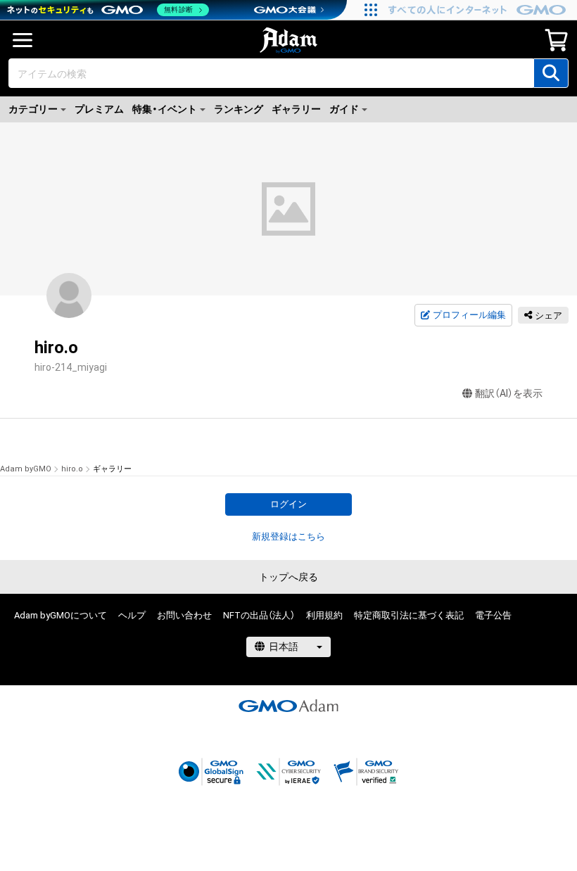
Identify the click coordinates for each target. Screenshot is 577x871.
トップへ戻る (288, 577)
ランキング (238, 109)
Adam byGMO (25, 468)
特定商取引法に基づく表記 (409, 615)
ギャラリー (296, 109)
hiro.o (72, 468)
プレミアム (99, 109)
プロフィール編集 (469, 315)
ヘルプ (132, 615)
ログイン (288, 504)
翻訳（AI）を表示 (509, 393)
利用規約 (324, 615)
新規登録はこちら (288, 536)
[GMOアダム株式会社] (288, 705)
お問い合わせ (184, 615)
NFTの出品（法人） (259, 615)
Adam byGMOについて (60, 615)
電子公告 (493, 615)
